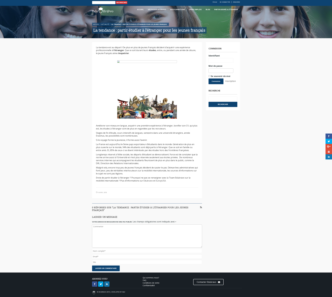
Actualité (105, 24)
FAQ (144, 280)
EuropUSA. (161, 180)
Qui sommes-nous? (151, 277)
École (215, 2)
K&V (123, 292)
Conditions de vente (151, 283)
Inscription (230, 81)
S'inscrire (236, 2)
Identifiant (214, 55)
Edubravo (148, 180)
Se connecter (225, 2)
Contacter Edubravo (207, 282)
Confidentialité (149, 285)
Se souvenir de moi (220, 76)
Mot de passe (215, 66)
